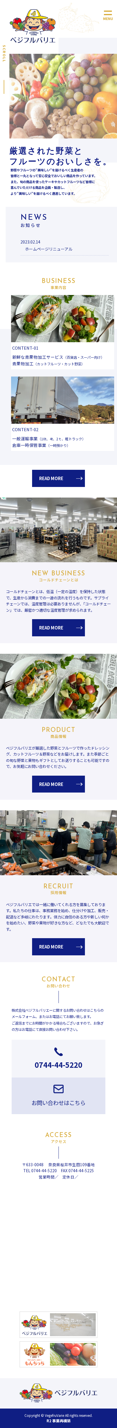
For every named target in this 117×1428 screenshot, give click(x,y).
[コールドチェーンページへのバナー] (58, 1325)
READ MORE (51, 478)
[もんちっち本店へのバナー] (58, 1354)
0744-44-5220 (58, 1064)
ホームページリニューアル (48, 249)
